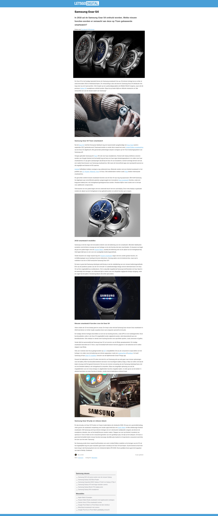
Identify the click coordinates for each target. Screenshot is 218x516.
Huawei (87, 171)
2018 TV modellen (90, 355)
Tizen (95, 156)
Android (77, 169)
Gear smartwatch (124, 180)
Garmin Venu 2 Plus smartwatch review (90, 502)
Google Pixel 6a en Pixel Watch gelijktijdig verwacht (93, 510)
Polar (126, 171)
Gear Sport (130, 145)
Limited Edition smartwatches (134, 147)
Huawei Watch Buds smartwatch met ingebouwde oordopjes (96, 500)
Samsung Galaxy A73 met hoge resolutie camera (93, 484)
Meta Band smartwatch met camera (88, 507)
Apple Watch (122, 427)
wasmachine (122, 353)
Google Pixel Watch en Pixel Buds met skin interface (94, 505)
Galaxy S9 (83, 88)
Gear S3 (81, 145)
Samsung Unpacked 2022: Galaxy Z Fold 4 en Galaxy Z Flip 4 (97, 482)
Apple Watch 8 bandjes (85, 497)
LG (83, 171)
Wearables (94, 457)
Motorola (92, 171)
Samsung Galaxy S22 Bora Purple (88, 479)
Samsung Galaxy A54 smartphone (88, 489)
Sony (97, 171)
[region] (95, 463)
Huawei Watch (98, 249)
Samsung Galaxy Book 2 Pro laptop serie (90, 487)
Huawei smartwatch (106, 255)
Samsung (80, 457)
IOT (105, 351)
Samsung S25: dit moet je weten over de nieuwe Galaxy (95, 477)
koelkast (130, 353)
